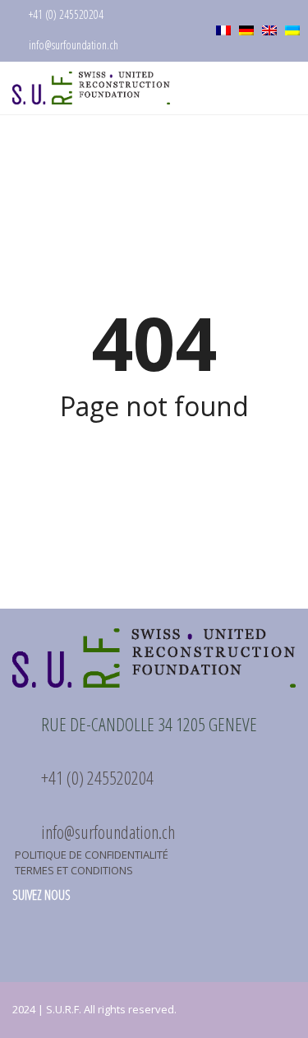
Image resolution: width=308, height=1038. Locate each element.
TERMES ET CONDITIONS (74, 870)
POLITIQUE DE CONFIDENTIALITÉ (91, 854)
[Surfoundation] (85, 88)
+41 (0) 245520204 (64, 14)
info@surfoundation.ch (72, 45)
